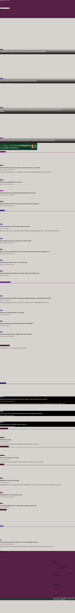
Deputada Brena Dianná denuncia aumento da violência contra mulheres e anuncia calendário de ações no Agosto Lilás (23, 399)
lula (62, 590)
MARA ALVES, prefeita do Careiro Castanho (9, 457)
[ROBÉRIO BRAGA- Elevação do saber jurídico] (10, 476)
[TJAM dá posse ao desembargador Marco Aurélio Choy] (3, 178)
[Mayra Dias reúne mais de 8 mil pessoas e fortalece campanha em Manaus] (10, 222)
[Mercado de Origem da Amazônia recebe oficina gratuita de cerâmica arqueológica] (3, 319)
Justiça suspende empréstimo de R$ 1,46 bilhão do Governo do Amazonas (18, 80)
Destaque (1, 49)
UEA (68, 594)
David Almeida (69, 588)
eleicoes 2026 (57, 589)
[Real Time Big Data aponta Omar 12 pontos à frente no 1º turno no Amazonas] (3, 236)
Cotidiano (1, 165)
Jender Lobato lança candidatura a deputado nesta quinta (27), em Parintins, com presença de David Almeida (27, 140)
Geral (3, 13)
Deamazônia (54, 589)
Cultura (3, 11)
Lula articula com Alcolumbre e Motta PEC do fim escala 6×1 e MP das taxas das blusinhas (23, 51)
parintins (65, 592)
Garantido (63, 589)
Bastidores (3, 14)
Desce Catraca (2, 455)
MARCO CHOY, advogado (5, 439)
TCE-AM (62, 594)
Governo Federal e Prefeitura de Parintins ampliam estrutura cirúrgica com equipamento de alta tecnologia (21, 413)
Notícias (3, 10)
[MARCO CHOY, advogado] (3, 435)
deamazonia (12, 53)
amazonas (62, 587)
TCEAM (65, 594)
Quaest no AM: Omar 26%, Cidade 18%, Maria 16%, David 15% (13, 424)
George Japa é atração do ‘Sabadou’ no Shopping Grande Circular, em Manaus (16, 334)
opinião (61, 592)
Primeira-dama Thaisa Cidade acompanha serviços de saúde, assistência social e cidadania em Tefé (19, 273)
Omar (53, 592)
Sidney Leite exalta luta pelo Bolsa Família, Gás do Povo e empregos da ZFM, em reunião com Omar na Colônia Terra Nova (24, 251)
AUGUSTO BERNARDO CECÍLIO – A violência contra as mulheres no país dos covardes (18, 505)
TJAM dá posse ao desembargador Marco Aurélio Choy (11, 182)
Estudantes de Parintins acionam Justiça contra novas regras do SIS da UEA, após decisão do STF (19, 203)
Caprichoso (54, 588)
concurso (62, 588)
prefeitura (55, 593)
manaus (65, 591)
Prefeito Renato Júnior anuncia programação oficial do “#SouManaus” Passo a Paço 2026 (18, 193)
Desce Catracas (4, 16)
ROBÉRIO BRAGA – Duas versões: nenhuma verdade (11, 494)
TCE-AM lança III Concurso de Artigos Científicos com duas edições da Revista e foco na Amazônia (20, 167)
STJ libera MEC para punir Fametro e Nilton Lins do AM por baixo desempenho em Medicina (19, 542)
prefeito (72, 592)
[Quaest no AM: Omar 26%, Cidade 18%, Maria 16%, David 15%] (3, 420)
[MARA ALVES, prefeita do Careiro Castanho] (3, 453)
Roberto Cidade (70, 593)
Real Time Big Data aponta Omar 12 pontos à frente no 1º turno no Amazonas (15, 240)
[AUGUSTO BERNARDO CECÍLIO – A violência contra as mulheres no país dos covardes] (3, 501)
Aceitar (63, 599)
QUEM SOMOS (3, 559)
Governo (71, 589)
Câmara (64, 588)
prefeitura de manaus (60, 593)
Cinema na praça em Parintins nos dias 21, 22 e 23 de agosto (12, 312)
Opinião (1, 478)
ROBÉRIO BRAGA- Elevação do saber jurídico (9, 480)
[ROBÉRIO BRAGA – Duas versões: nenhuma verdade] (3, 490)
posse (69, 592)
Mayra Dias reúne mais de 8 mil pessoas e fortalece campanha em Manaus (15, 226)
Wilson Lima (71, 594)
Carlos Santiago (58, 588)
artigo (69, 587)
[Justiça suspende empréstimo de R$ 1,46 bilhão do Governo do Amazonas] (20, 76)
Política (3, 17)
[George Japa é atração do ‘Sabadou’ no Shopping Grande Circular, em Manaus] (3, 330)
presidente (65, 593)
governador (67, 589)
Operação (59, 592)
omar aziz (56, 592)
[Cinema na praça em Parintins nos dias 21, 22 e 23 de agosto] (3, 308)
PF (68, 592)
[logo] (2, 558)
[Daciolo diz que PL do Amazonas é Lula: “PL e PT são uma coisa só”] (3, 258)
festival (61, 589)
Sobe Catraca (2, 437)
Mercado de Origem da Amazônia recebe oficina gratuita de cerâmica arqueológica (16, 323)
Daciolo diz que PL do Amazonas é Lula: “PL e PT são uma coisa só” (14, 262)
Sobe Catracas (4, 15)
